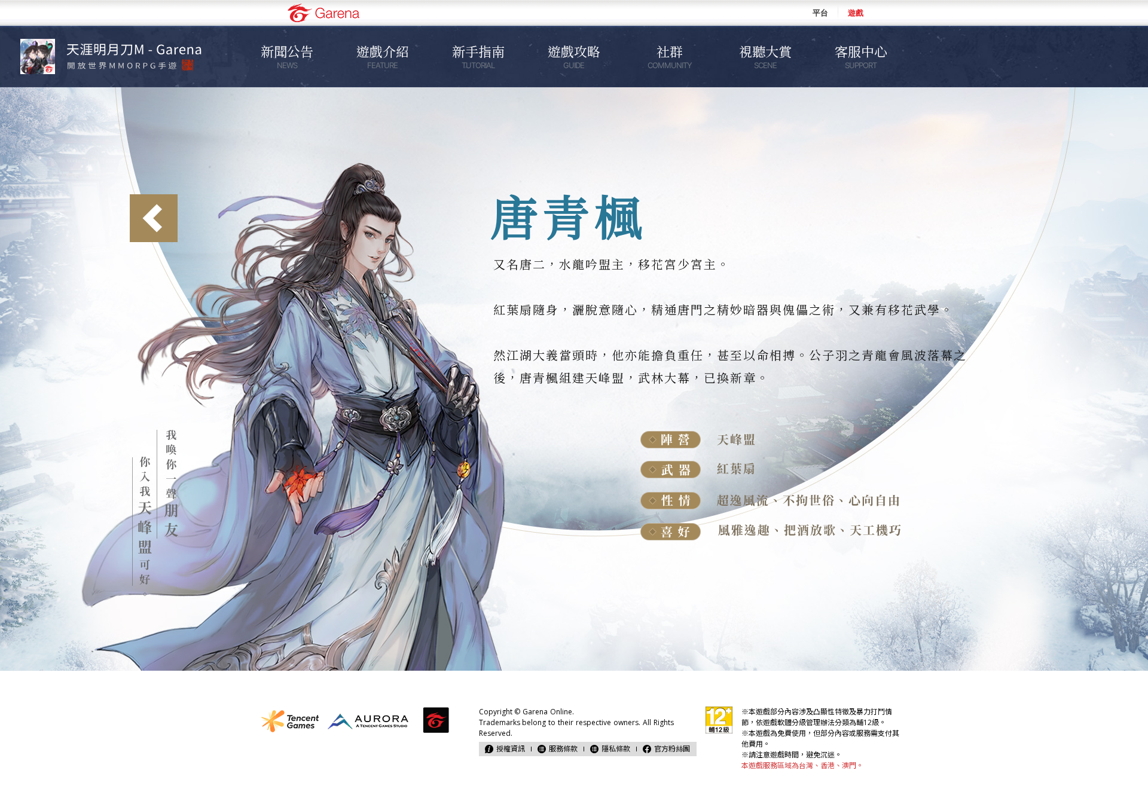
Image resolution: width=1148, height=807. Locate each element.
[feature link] (154, 218)
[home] (119, 56)
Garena (323, 13)
